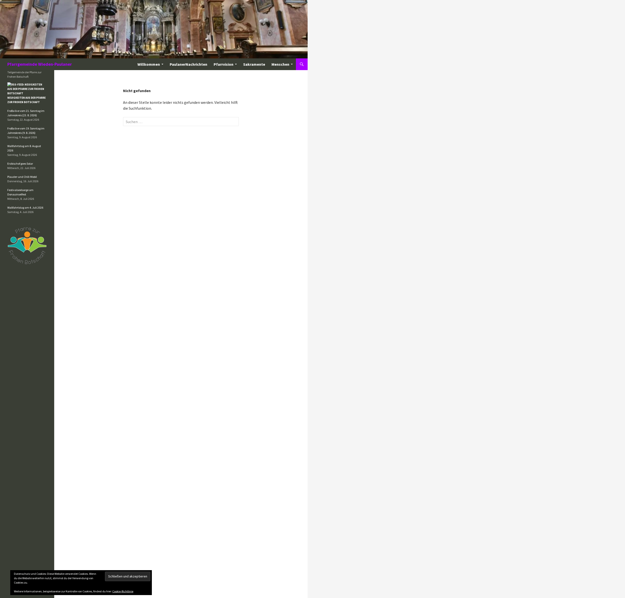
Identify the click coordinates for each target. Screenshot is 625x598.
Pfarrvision (223, 64)
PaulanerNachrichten (188, 64)
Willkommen (148, 64)
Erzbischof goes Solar (20, 163)
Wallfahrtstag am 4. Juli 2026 (25, 207)
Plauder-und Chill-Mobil (22, 177)
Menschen (280, 64)
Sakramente (254, 64)
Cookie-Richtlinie (122, 591)
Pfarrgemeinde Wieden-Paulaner (39, 64)
